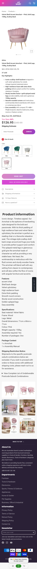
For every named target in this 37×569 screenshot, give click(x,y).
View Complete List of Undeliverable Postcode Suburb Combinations (18, 374)
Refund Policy (7, 517)
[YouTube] (11, 542)
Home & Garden (8, 496)
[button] (18, 182)
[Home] (18, 3)
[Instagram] (7, 542)
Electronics (6, 485)
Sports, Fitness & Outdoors (12, 489)
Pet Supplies (6, 499)
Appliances (6, 492)
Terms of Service (8, 514)
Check (29, 132)
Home (4, 11)
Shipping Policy (8, 521)
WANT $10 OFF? (34, 284)
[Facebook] (3, 542)
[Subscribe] (33, 532)
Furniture (5, 478)
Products (11, 11)
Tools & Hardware (8, 482)
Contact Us (6, 524)
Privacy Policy (7, 510)
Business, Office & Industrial (12, 503)
